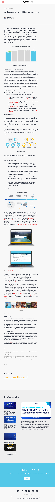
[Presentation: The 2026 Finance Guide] (10, 436)
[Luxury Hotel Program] (21, 306)
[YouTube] (33, 491)
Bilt (32, 97)
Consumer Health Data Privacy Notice (35, 497)
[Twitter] (18, 491)
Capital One (11, 271)
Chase (9, 314)
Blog (5, 410)
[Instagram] (29, 491)
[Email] (37, 491)
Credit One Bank (14, 102)
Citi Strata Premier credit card (14, 282)
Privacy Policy (13, 497)
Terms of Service (21, 497)
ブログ (5, 8)
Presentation (8, 441)
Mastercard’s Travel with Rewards (24, 98)
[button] (3, 2)
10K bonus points (17, 293)
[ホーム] (28, 2)
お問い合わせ (35, 498)
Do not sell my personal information (24, 498)
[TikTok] (26, 491)
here (11, 342)
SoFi (9, 98)
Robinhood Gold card (13, 106)
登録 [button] (27, 478)
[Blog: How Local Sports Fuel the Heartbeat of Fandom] (10, 447)
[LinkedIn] (22, 491)
